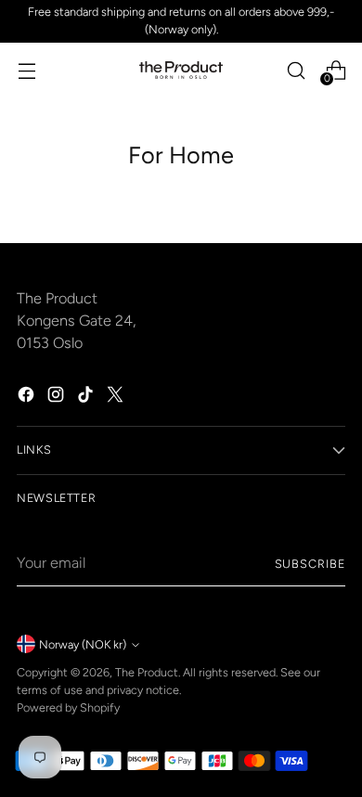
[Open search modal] (296, 70)
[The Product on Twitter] (117, 397)
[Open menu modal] (26, 70)
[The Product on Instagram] (57, 397)
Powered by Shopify (68, 707)
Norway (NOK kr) (82, 644)
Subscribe (310, 564)
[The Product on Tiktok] (87, 397)
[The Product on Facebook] (28, 397)
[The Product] (181, 70)
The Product (146, 672)
